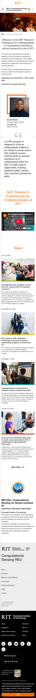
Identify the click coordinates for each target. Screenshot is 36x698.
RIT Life (25, 628)
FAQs (3, 589)
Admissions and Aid (8, 635)
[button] (3, 9)
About (3, 570)
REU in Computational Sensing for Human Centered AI (16, 9)
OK (18, 694)
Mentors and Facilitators (9, 577)
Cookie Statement (8, 691)
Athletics (25, 631)
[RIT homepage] (15, 617)
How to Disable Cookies (23, 691)
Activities (4, 573)
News (24, 635)
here (3, 80)
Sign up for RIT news (11, 661)
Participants (5, 581)
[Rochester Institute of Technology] (18, 3)
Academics (5, 628)
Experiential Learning (8, 631)
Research (25, 624)
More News (16, 467)
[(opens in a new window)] (3, 644)
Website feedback (10, 656)
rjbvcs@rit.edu (12, 124)
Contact (4, 593)
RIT (2, 34)
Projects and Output (8, 585)
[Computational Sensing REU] (16, 548)
